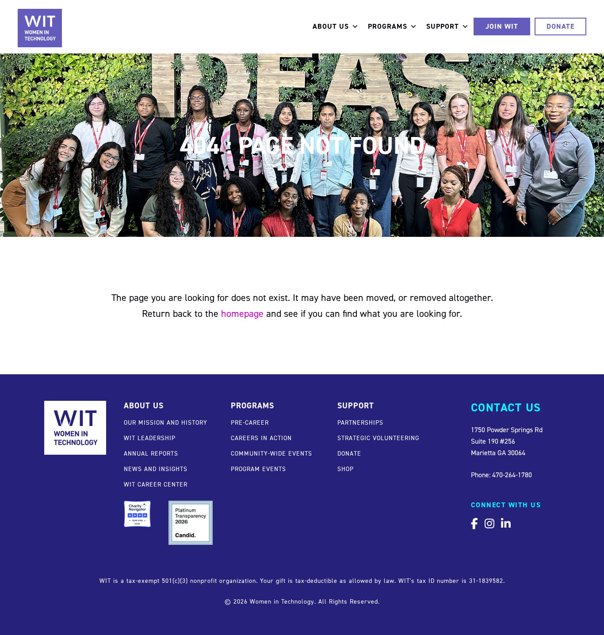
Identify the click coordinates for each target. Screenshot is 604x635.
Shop (345, 468)
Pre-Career (250, 422)
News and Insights (155, 468)
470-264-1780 (512, 474)
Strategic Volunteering (378, 437)
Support (442, 26)
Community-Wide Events (271, 453)
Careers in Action (261, 437)
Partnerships (360, 422)
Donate (560, 26)
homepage (242, 313)
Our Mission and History (165, 422)
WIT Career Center (155, 484)
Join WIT (501, 26)
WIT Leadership (150, 437)
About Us (331, 26)
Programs (387, 26)
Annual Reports (151, 453)
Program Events (258, 468)
